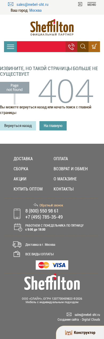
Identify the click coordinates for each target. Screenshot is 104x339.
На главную (53, 125)
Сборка (21, 168)
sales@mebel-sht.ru (32, 4)
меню (91, 5)
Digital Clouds (91, 319)
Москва (35, 10)
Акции (20, 178)
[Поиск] (83, 46)
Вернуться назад (18, 125)
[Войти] (80, 3)
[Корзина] (94, 46)
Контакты (63, 189)
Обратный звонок (51, 205)
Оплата (61, 158)
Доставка (23, 158)
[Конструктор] (80, 332)
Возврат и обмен (71, 168)
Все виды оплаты (39, 254)
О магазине (65, 178)
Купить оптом (28, 189)
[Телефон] (71, 46)
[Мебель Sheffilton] (52, 27)
